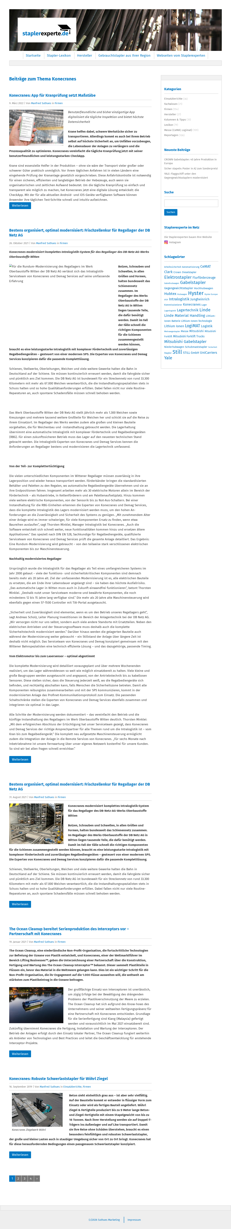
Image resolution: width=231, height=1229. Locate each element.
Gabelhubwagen (171, 283)
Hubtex (170, 293)
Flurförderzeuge (204, 278)
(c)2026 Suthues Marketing (104, 1219)
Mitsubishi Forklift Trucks (188, 336)
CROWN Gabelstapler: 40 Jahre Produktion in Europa (190, 161)
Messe (184, 331)
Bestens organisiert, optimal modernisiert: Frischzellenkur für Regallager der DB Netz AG (79, 233)
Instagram (175, 242)
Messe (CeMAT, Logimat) (178, 130)
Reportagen (171, 135)
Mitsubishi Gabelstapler (185, 341)
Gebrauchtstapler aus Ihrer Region (124, 56)
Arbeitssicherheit (172, 267)
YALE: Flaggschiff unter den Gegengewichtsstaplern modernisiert (186, 175)
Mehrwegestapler (172, 331)
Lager (204, 305)
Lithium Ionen (174, 326)
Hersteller (84, 56)
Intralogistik (179, 299)
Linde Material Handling (184, 315)
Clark (168, 272)
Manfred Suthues (41, 103)
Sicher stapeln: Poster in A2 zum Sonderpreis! (191, 168)
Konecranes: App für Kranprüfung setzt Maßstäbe (52, 95)
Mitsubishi (196, 331)
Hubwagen (182, 294)
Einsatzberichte (72, 1086)
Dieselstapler (189, 272)
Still (177, 352)
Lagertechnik (188, 310)
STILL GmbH (191, 352)
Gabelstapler (193, 282)
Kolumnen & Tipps (175, 119)
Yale (168, 357)
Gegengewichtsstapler (178, 288)
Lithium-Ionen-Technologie (196, 321)
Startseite (33, 56)
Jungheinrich (200, 299)
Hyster (196, 293)
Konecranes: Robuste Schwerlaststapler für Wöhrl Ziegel (58, 1078)
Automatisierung (190, 267)
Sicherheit (212, 347)
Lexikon (168, 124)
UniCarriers (208, 352)
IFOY (166, 300)
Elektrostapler (178, 277)
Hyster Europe (211, 294)
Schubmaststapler (196, 347)
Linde (204, 309)
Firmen (59, 103)
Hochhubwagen (203, 288)
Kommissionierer (173, 304)
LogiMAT (192, 325)
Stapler (168, 353)
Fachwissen (170, 104)
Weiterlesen (20, 205)
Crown (177, 272)
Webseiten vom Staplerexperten (181, 56)
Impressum (134, 1219)
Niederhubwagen (174, 347)
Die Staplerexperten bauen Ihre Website (188, 237)
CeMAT (205, 266)
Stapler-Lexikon (59, 56)
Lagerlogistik (170, 310)
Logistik (206, 326)
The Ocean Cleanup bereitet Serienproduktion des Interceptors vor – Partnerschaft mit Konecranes (69, 931)
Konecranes (192, 304)
